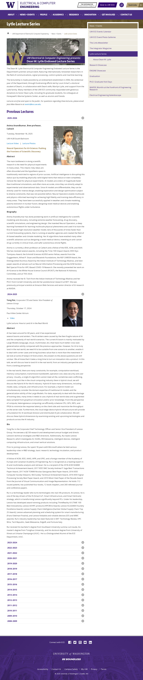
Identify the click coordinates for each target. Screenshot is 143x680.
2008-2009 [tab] (12, 621)
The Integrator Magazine (100, 48)
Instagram (81, 642)
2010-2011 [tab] (12, 610)
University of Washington (30, 6)
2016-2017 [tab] (12, 579)
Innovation (90, 14)
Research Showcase (98, 65)
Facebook (70, 642)
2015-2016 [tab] (12, 584)
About (11, 14)
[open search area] (121, 4)
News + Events (27, 14)
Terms (103, 669)
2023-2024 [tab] (12, 542)
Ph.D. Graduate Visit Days (101, 81)
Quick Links (132, 5)
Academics (58, 14)
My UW (84, 669)
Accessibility (42, 669)
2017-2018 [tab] (12, 574)
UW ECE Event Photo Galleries (103, 37)
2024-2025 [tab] (12, 294)
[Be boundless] (71, 659)
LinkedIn (91, 642)
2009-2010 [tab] (12, 615)
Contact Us (126, 14)
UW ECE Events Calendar (100, 31)
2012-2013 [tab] (12, 600)
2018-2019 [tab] (12, 568)
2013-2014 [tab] (12, 595)
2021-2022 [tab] (12, 553)
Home (8, 33)
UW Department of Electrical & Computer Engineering (30, 34)
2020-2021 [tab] (12, 558)
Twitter (75, 642)
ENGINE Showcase (98, 70)
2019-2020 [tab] (12, 563)
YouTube (86, 642)
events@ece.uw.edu (33, 104)
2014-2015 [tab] (12, 589)
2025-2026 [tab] (12, 118)
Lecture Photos (29, 143)
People (43, 14)
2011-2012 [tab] (12, 605)
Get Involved (108, 14)
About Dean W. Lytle (102, 59)
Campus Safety (71, 669)
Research (74, 14)
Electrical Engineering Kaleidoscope (105, 95)
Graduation (95, 76)
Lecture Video (13, 143)
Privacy (94, 669)
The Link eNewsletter (99, 42)
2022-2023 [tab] (12, 547)
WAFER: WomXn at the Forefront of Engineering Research (110, 88)
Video (12, 318)
